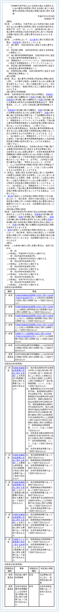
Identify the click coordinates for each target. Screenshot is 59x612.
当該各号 (16, 42)
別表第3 (38, 214)
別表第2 (10, 99)
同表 (33, 97)
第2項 (10, 196)
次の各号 (34, 39)
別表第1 (49, 94)
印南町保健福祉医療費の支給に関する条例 (34, 307)
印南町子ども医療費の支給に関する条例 (19, 541)
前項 (10, 230)
